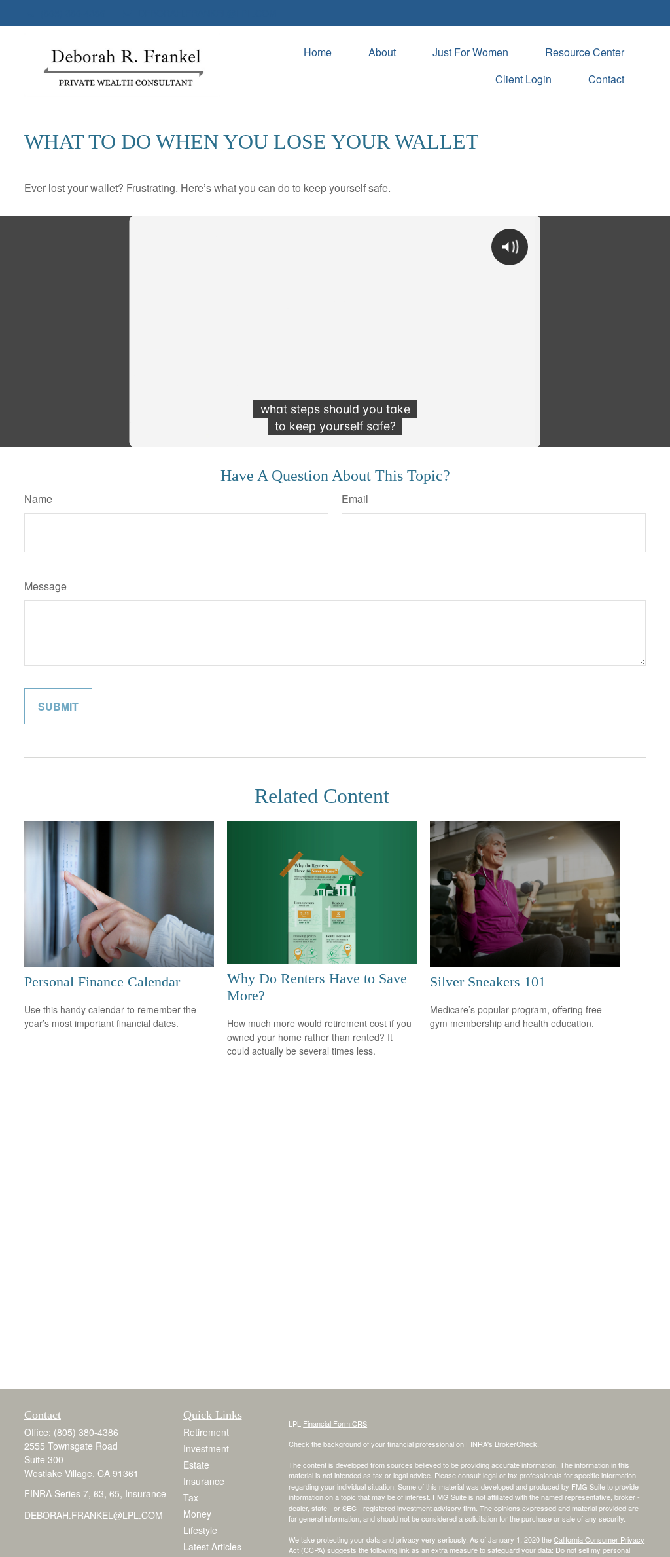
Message (45, 585)
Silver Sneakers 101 (488, 981)
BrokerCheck (516, 1443)
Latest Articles (212, 1546)
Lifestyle (200, 1530)
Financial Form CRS (335, 1423)
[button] (317, 51)
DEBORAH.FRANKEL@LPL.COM (207, 13)
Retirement (206, 1431)
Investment (206, 1448)
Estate (196, 1464)
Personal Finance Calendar (102, 981)
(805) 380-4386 (73, 13)
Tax (190, 1497)
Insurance (203, 1481)
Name (38, 498)
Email (355, 498)
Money (197, 1513)
